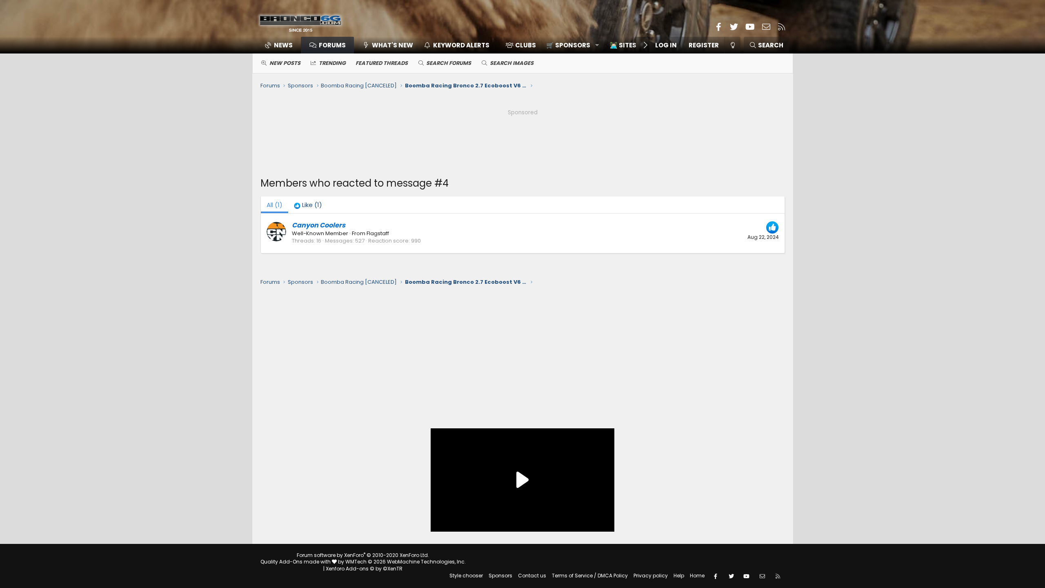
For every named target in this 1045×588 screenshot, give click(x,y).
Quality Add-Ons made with (296, 561)
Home (697, 575)
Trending (332, 63)
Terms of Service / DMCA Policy (590, 575)
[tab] (308, 204)
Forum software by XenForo (363, 555)
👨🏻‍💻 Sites (623, 45)
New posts (284, 63)
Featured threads (382, 63)
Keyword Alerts (461, 45)
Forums (332, 45)
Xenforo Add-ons (364, 568)
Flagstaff (378, 233)
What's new (392, 45)
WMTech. (405, 561)
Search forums (448, 63)
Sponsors (500, 575)
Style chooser (466, 575)
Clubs (525, 45)
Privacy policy (651, 575)
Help (679, 575)
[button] (569, 45)
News (283, 45)
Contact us (532, 575)
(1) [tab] (274, 204)
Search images (512, 63)
